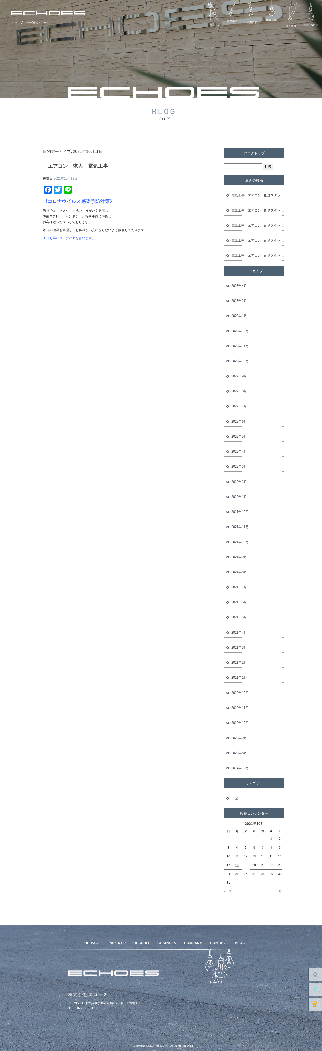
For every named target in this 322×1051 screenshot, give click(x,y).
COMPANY (193, 943)
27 (254, 874)
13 (254, 856)
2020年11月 (240, 708)
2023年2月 (239, 301)
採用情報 (252, 14)
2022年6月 (239, 421)
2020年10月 (240, 723)
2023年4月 (239, 286)
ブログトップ (254, 153)
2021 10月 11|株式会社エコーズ (29, 22)
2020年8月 (239, 753)
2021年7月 (239, 587)
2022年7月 (239, 406)
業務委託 (232, 14)
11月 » (279, 891)
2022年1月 (239, 497)
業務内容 (271, 14)
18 (237, 865)
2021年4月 (239, 632)
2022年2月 (239, 482)
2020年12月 (240, 693)
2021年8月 (239, 572)
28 (263, 874)
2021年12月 (240, 512)
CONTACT (218, 943)
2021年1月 (239, 677)
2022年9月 (239, 376)
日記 (234, 798)
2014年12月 (240, 768)
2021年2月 (239, 662)
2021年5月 (239, 617)
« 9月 (227, 891)
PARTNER (117, 943)
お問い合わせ (310, 14)
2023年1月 (239, 316)
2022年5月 (239, 436)
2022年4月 (239, 451)
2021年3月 (239, 647)
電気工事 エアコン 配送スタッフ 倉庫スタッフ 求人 (257, 195)
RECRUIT (142, 943)
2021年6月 (239, 602)
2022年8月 (239, 391)
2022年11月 (240, 346)
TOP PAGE (91, 943)
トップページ (212, 14)
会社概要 (291, 14)
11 (237, 856)
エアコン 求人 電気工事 (78, 166)
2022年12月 (240, 331)
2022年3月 (239, 466)
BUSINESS (166, 943)
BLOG (240, 943)
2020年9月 (239, 738)
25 (237, 874)
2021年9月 (239, 557)
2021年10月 (240, 542)
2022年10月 (240, 361)
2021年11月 (240, 527)
